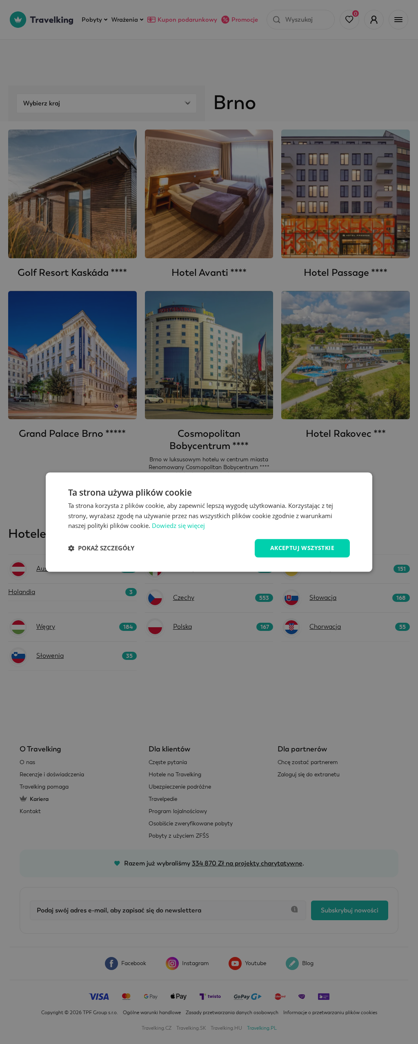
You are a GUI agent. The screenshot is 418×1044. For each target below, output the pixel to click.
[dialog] (209, 522)
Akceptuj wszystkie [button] (302, 548)
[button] (101, 548)
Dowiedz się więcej (178, 526)
